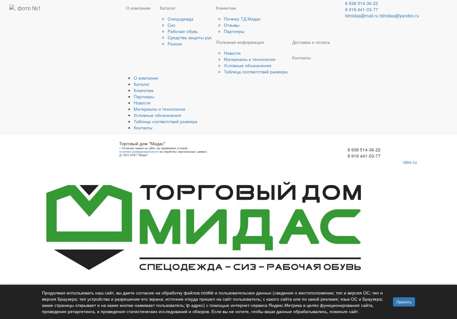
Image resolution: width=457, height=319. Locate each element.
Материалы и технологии (249, 59)
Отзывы (231, 25)
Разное (175, 43)
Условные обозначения (247, 65)
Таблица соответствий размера (256, 71)
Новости (232, 53)
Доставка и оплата (311, 42)
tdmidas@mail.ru (361, 15)
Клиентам (226, 8)
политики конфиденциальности (139, 151)
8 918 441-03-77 (361, 9)
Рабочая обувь (183, 31)
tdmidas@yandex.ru (399, 15)
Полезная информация (240, 42)
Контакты (301, 57)
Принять (404, 301)
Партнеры (234, 31)
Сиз (171, 25)
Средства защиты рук (189, 37)
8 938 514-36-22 (361, 3)
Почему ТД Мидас (242, 19)
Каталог (168, 8)
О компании (138, 8)
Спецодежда (180, 19)
